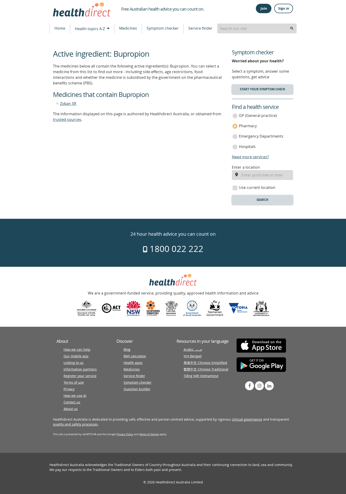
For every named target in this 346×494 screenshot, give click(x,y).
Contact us (72, 402)
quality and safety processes (75, 424)
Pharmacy (248, 125)
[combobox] (257, 28)
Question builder (137, 389)
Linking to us (74, 362)
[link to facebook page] (249, 385)
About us (71, 408)
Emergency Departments (261, 136)
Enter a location (246, 167)
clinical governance (247, 419)
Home (59, 28)
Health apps (133, 362)
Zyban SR (68, 103)
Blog (127, 349)
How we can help (77, 349)
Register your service (80, 376)
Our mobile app (76, 356)
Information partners (80, 369)
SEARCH (262, 200)
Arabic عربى (193, 349)
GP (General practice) (258, 115)
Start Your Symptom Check (262, 89)
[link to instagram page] (259, 385)
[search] (292, 28)
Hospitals (247, 146)
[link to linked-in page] (269, 385)
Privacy (69, 389)
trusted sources (67, 119)
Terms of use (74, 382)
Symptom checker (163, 28)
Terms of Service (149, 434)
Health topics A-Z (90, 28)
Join (264, 8)
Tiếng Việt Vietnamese (201, 376)
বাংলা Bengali (193, 356)
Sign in (283, 8)
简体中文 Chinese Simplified (205, 362)
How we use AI (75, 395)
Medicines (128, 28)
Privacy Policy (125, 434)
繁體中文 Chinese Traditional (206, 369)
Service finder (200, 28)
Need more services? (250, 156)
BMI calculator (135, 356)
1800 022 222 (175, 248)
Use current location (257, 187)
